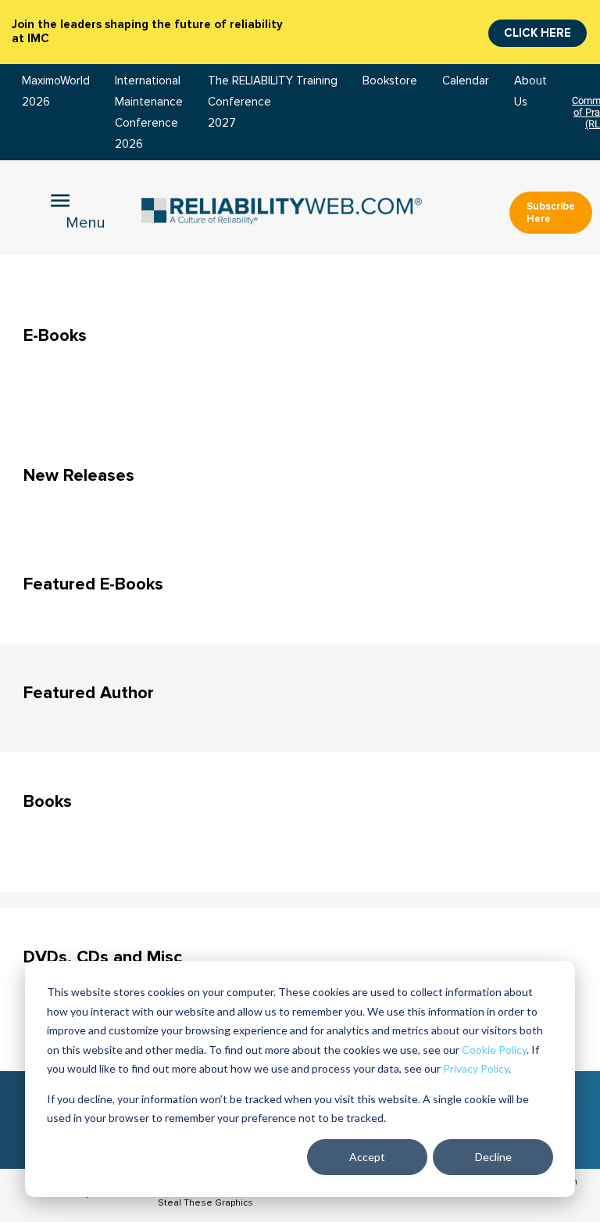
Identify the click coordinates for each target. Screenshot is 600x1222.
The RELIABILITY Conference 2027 (250, 102)
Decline (493, 1156)
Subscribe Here (551, 212)
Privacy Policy (476, 1068)
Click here (537, 33)
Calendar (465, 81)
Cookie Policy (494, 1049)
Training (317, 81)
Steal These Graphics (205, 1203)
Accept (367, 1156)
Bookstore (389, 81)
